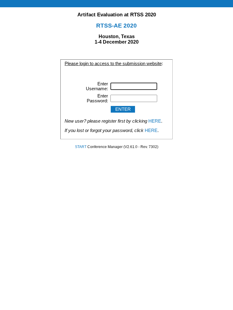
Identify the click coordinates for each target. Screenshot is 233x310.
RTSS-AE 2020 (116, 25)
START (80, 147)
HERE (154, 121)
